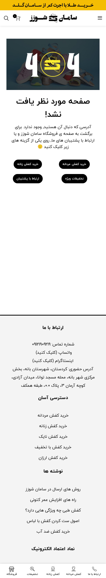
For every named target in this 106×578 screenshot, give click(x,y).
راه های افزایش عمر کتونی (53, 500)
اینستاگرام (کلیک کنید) (53, 361)
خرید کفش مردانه (53, 415)
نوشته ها (53, 471)
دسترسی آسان (53, 398)
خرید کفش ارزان (53, 458)
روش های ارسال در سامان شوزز (53, 489)
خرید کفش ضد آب (53, 531)
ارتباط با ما (53, 328)
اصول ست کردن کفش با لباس (53, 521)
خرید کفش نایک (53, 437)
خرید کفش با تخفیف (53, 447)
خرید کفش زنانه (53, 426)
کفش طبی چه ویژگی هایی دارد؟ (53, 510)
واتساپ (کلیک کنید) (53, 353)
